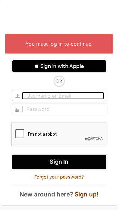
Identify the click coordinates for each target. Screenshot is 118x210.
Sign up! (86, 194)
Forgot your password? (59, 176)
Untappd (59, 18)
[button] (59, 66)
